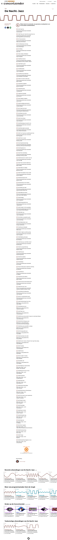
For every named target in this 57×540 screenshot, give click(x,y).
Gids (37, 3)
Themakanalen (42, 3)
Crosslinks (17, 506)
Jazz (6, 8)
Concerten (48, 3)
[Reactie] (10, 28)
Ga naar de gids (27, 504)
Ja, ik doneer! (50, 1)
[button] (18, 25)
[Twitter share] (8, 28)
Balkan (21, 506)
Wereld (6, 506)
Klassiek (17, 489)
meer (36, 470)
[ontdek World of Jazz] (11, 1)
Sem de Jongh (22, 461)
